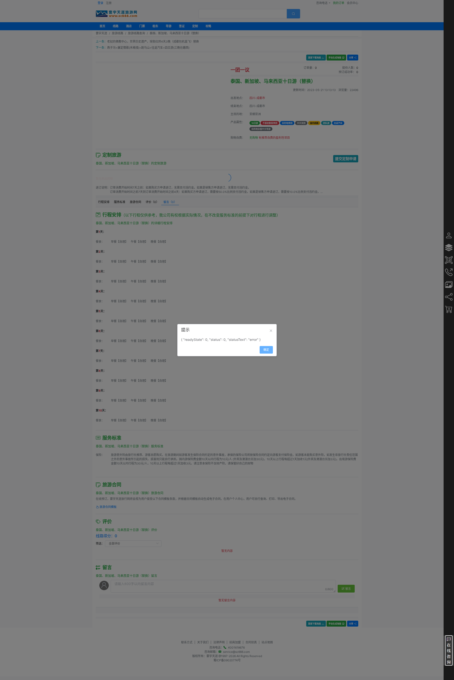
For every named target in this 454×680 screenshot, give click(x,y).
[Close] (271, 331)
